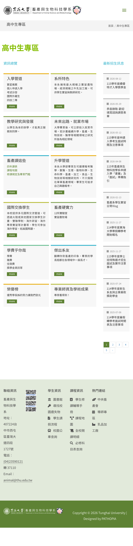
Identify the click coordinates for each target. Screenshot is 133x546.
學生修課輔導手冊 (77, 405)
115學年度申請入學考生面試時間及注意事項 (116, 141)
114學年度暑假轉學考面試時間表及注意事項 (116, 320)
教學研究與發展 (20, 121)
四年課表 (12, 166)
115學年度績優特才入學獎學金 (116, 85)
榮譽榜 (12, 289)
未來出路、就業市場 (71, 121)
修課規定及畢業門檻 (18, 174)
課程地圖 (12, 170)
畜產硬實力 (63, 207)
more (12, 106)
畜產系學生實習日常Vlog (116, 204)
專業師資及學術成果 (71, 289)
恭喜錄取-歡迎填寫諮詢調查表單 (116, 112)
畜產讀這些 (16, 160)
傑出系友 (61, 250)
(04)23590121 (13, 461)
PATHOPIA (109, 518)
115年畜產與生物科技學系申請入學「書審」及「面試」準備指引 (116, 173)
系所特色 (61, 78)
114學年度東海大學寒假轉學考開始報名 (116, 231)
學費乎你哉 (16, 250)
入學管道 (14, 78)
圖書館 (57, 399)
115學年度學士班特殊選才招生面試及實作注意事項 (116, 261)
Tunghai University (111, 512)
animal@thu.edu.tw (17, 480)
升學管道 (61, 160)
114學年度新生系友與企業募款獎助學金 (116, 292)
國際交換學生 (18, 207)
